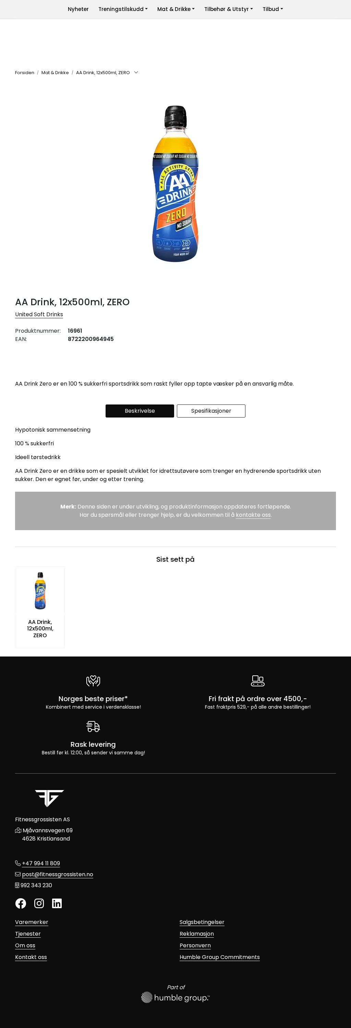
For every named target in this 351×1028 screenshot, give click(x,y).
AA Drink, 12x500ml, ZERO (40, 629)
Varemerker (31, 922)
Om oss (25, 945)
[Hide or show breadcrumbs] (136, 72)
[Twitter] (20, 904)
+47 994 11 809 (41, 863)
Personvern (195, 945)
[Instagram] (39, 904)
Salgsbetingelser (202, 922)
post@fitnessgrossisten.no (57, 874)
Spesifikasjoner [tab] (211, 411)
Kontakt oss (31, 957)
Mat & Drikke (174, 9)
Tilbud (271, 9)
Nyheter (78, 9)
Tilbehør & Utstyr (226, 9)
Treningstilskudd (121, 9)
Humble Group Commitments (220, 957)
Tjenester (28, 934)
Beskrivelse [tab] (140, 411)
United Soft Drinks (39, 314)
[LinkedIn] (57, 904)
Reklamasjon (197, 934)
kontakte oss (253, 515)
